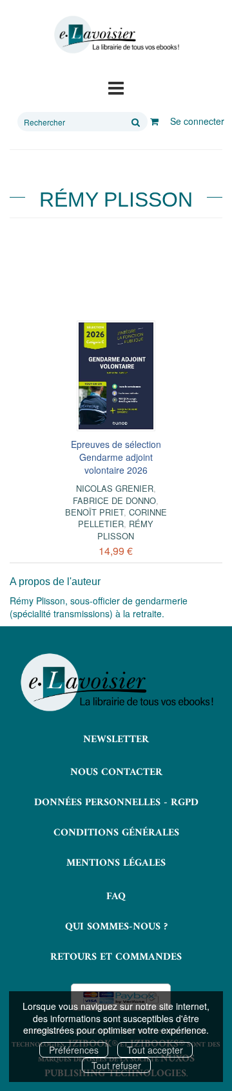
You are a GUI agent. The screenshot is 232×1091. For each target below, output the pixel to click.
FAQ (116, 897)
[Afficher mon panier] (154, 121)
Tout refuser (116, 1065)
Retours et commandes (116, 957)
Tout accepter (155, 1049)
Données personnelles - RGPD (116, 803)
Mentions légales (116, 863)
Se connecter (197, 121)
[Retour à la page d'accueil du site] (116, 34)
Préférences (74, 1049)
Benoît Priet (94, 512)
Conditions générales (116, 833)
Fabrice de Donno (114, 500)
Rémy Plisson (125, 529)
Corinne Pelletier (122, 518)
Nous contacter (116, 772)
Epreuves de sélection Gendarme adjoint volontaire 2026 (116, 457)
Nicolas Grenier (114, 488)
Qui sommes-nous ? (116, 927)
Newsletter (116, 740)
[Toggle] (116, 86)
